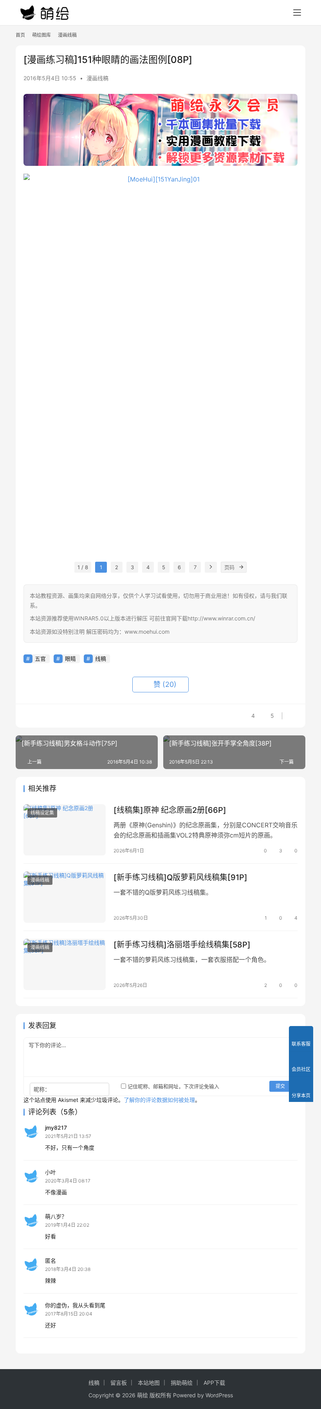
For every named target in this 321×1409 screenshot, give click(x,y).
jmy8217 (56, 1127)
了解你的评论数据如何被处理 (159, 1099)
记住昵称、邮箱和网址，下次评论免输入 (172, 1086)
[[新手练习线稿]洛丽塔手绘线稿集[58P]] (64, 964)
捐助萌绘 (182, 1382)
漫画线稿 (97, 78)
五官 (40, 658)
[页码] (241, 567)
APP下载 (214, 1382)
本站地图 (149, 1382)
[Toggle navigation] (297, 12)
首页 (20, 35)
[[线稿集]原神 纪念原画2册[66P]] (64, 829)
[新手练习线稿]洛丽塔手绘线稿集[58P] (182, 944)
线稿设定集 (42, 813)
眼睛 (70, 658)
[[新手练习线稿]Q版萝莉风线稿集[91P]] (64, 897)
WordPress (219, 1395)
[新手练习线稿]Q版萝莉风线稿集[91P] (180, 877)
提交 (280, 1086)
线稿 (100, 658)
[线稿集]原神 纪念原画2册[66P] (170, 810)
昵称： (42, 1089)
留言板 (118, 1382)
